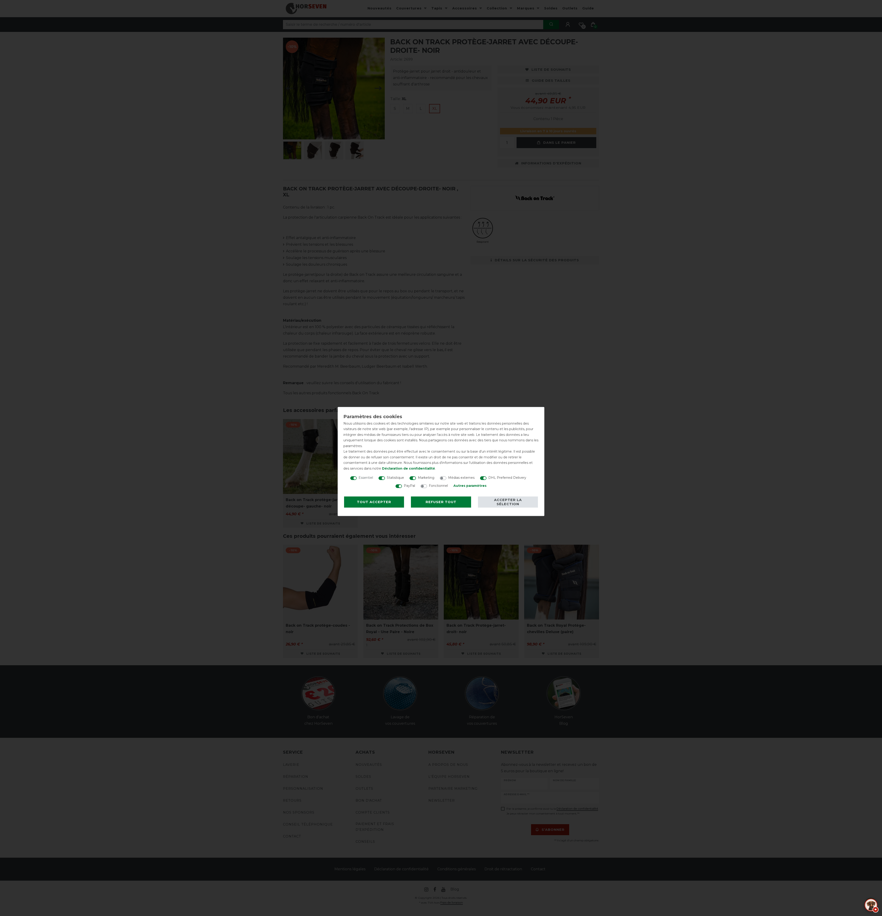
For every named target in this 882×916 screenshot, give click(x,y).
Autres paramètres (469, 486)
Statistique (395, 478)
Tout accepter (374, 502)
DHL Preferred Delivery (507, 478)
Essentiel (366, 478)
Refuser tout (441, 502)
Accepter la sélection (508, 502)
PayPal (409, 486)
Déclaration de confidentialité (408, 468)
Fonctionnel (438, 486)
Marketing (426, 478)
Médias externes (461, 478)
